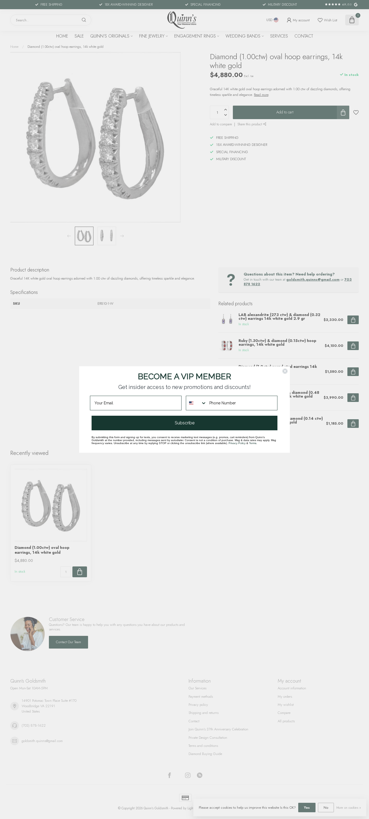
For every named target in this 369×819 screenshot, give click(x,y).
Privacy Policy (237, 443)
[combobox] (196, 403)
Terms (252, 443)
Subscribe (184, 422)
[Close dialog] (285, 371)
